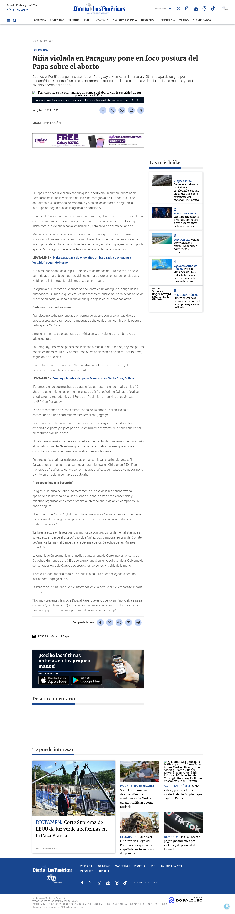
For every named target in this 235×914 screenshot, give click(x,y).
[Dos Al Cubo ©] (186, 903)
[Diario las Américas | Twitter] (179, 8)
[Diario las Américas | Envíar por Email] (131, 110)
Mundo (184, 20)
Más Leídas (122, 866)
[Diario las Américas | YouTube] (196, 8)
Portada (40, 20)
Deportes (148, 20)
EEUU (87, 20)
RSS (155, 883)
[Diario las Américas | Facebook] (170, 8)
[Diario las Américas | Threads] (204, 8)
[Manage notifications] (227, 906)
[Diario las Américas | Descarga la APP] (54, 680)
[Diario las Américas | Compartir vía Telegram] (140, 110)
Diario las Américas (42, 40)
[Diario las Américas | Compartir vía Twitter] (112, 110)
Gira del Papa (60, 636)
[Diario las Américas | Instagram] (187, 8)
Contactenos (141, 883)
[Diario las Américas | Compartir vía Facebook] (102, 110)
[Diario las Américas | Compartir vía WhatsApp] (121, 110)
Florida (74, 20)
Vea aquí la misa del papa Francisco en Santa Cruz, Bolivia (93, 378)
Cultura (167, 20)
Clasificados (202, 20)
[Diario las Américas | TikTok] (213, 8)
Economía (101, 20)
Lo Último (57, 20)
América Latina (124, 20)
